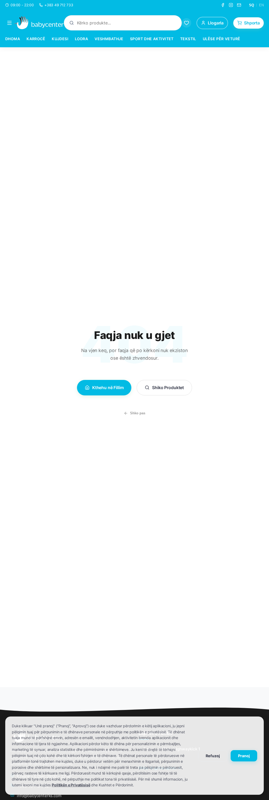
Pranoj (244, 756)
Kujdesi (60, 38)
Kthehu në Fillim (107, 387)
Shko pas (137, 413)
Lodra (81, 38)
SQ (251, 5)
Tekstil (188, 38)
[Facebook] (223, 5)
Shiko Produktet (168, 387)
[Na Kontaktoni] (239, 5)
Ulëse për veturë (221, 38)
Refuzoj (213, 756)
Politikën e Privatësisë (71, 785)
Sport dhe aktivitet (152, 38)
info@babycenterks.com (39, 795)
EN (261, 5)
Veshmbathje (109, 38)
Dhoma (12, 38)
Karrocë (36, 38)
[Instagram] (231, 5)
